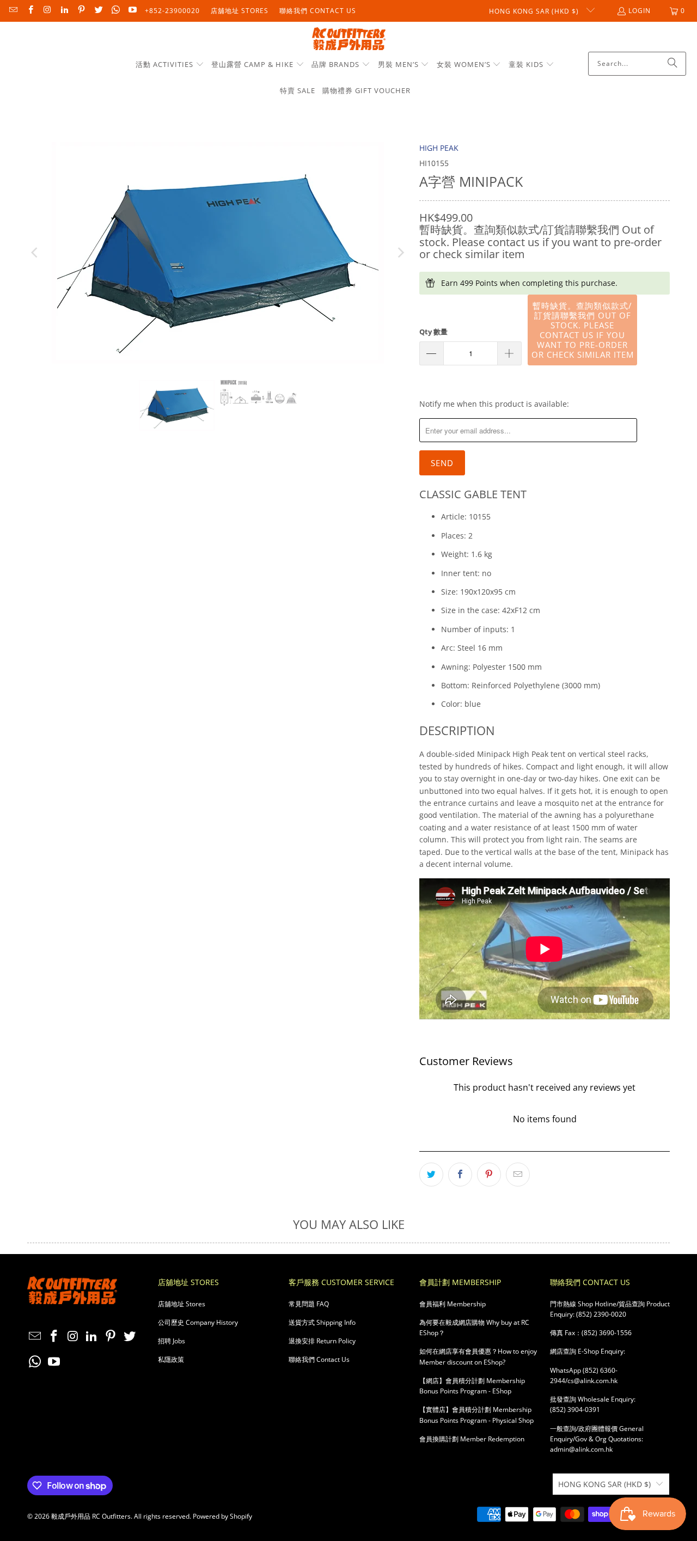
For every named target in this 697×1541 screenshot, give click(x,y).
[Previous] (35, 253)
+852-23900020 (172, 10)
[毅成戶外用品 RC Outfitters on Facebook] (29, 10)
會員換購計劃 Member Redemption (471, 1439)
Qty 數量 (433, 332)
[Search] (672, 64)
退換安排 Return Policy (322, 1341)
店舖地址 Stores (239, 10)
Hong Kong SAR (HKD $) (535, 11)
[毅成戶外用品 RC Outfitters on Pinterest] (80, 10)
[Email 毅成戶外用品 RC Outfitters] (12, 10)
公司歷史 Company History (198, 1322)
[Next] (400, 253)
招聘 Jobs (171, 1341)
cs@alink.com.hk (592, 1380)
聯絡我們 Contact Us (317, 10)
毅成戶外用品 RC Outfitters (91, 1516)
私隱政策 (171, 1359)
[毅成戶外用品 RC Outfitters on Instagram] (47, 10)
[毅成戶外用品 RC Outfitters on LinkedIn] (64, 10)
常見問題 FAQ (309, 1303)
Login (639, 10)
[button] (170, 65)
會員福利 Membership (452, 1303)
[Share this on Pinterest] (489, 1175)
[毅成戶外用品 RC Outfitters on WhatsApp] (115, 10)
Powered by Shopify (222, 1516)
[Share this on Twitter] (431, 1175)
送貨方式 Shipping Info (322, 1322)
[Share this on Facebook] (460, 1175)
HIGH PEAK (438, 148)
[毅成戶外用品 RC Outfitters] (349, 39)
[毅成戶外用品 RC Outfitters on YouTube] (132, 10)
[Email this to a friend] (518, 1175)
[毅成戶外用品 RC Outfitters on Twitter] (97, 10)
